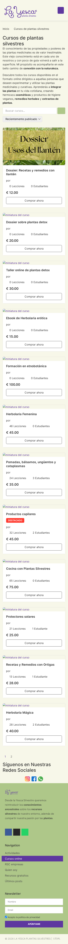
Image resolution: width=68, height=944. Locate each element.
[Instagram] (16, 832)
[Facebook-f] (8, 832)
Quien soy (11, 870)
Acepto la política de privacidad (24, 917)
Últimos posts (13, 881)
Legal (56, 938)
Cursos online (13, 858)
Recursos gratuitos (16, 875)
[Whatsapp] (24, 832)
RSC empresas (14, 864)
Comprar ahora (34, 200)
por (8, 180)
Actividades (12, 853)
